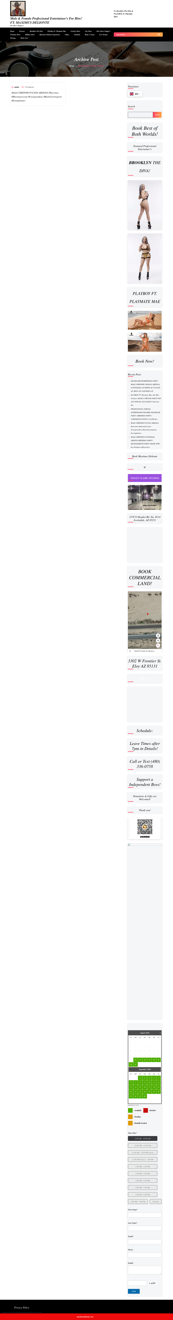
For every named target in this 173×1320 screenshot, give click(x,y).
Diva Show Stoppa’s (103, 31)
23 (144, 1091)
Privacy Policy (21, 1307)
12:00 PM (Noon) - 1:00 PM (142, 1159)
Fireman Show (15, 34)
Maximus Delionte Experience (49, 34)
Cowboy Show (75, 31)
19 (158, 1087)
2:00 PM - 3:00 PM (142, 1173)
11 (154, 1082)
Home (12, 31)
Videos (67, 34)
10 (149, 1082)
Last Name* (132, 1223)
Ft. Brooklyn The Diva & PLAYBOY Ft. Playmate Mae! (123, 14)
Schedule (77, 34)
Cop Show (88, 31)
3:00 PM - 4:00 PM (142, 1180)
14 (135, 1087)
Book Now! (24, 38)
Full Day (156, 1201)
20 (131, 1091)
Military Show (30, 34)
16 (144, 1087)
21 (135, 1091)
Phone (130, 1249)
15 (140, 1087)
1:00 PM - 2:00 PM (142, 1166)
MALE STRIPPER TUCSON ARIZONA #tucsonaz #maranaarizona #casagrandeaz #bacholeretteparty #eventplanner (37, 96)
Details (130, 1263)
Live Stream (103, 34)
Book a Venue (90, 34)
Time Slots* (132, 1133)
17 (149, 1087)
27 (149, 1060)
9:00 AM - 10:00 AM (142, 1138)
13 (131, 1087)
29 (158, 1060)
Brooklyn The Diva (36, 31)
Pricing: (13, 38)
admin (16, 87)
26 (144, 1060)
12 (158, 1082)
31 (135, 1064)
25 (140, 1060)
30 (131, 1064)
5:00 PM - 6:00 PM (142, 1194)
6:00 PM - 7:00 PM (138, 1201)
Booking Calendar (135, 1105)
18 (154, 1087)
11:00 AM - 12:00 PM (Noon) (143, 1152)
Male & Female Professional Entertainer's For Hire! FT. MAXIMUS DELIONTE (46, 20)
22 (140, 1091)
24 (135, 1060)
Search (131, 106)
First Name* (133, 1209)
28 (154, 1060)
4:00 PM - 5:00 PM (142, 1187)
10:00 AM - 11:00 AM (143, 1145)
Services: (22, 31)
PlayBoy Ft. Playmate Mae (57, 31)
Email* (130, 1236)
